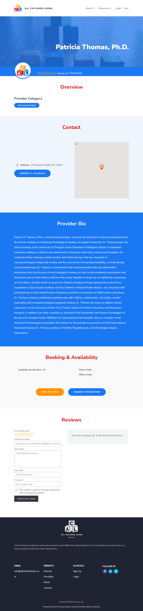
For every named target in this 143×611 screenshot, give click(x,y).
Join (127, 8)
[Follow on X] (116, 571)
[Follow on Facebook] (105, 571)
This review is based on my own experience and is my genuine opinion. (39, 491)
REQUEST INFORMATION (87, 392)
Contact (48, 587)
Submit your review (26, 498)
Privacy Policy (64, 606)
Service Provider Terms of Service (85, 606)
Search (89, 8)
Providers (49, 576)
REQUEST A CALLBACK (32, 173)
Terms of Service (50, 606)
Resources (104, 8)
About (47, 582)
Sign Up (77, 571)
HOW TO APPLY (49, 392)
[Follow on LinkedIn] (110, 571)
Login (118, 8)
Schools (48, 571)
